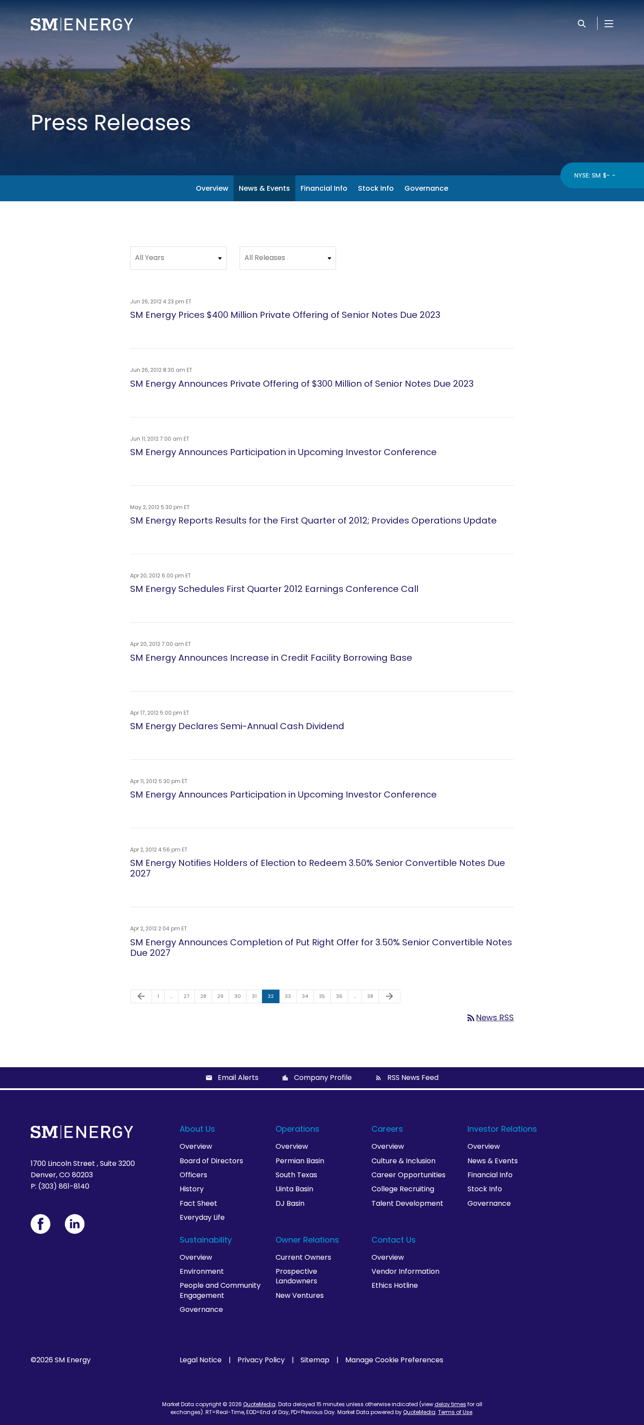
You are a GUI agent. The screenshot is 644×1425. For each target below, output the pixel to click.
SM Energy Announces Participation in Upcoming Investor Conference (283, 452)
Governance (426, 188)
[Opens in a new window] (40, 1224)
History (192, 1189)
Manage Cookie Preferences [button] (394, 1360)
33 (290, 996)
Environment (202, 1271)
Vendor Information (405, 1271)
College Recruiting (403, 1189)
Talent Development (407, 1203)
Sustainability (206, 1239)
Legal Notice (201, 1360)
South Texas (296, 1175)
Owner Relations (307, 1239)
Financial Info (324, 188)
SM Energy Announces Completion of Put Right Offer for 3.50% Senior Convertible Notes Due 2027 (321, 947)
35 (324, 996)
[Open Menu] (609, 23)
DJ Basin (290, 1203)
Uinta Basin (294, 1189)
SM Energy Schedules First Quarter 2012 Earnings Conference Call (274, 589)
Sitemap (315, 1360)
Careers (387, 1128)
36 (342, 996)
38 (373, 996)
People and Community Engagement (220, 1290)
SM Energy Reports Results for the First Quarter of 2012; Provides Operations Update (313, 520)
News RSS (490, 1017)
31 (256, 996)
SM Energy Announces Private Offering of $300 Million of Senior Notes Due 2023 (302, 384)
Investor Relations (502, 1128)
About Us (197, 1128)
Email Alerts (238, 1077)
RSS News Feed (413, 1077)
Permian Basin (300, 1161)
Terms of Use (455, 1412)
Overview (212, 188)
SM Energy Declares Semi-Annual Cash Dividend (237, 726)
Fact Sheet (198, 1203)
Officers (193, 1175)
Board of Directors (211, 1161)
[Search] (582, 23)
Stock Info (376, 188)
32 (273, 996)
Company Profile (323, 1077)
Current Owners (303, 1257)
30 (240, 996)
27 (189, 996)
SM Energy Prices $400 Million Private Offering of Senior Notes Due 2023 (285, 315)
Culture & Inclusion (403, 1161)
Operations (297, 1128)
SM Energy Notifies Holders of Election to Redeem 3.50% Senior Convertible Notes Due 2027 (317, 868)
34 (307, 996)
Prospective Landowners (296, 1276)
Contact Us (394, 1239)
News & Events (264, 188)
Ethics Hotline (395, 1285)
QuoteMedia (259, 1404)
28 (206, 996)
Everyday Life (202, 1217)
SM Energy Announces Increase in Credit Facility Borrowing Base (271, 658)
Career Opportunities (409, 1175)
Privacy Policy (261, 1360)
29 (223, 996)
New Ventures (300, 1295)
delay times (450, 1404)
